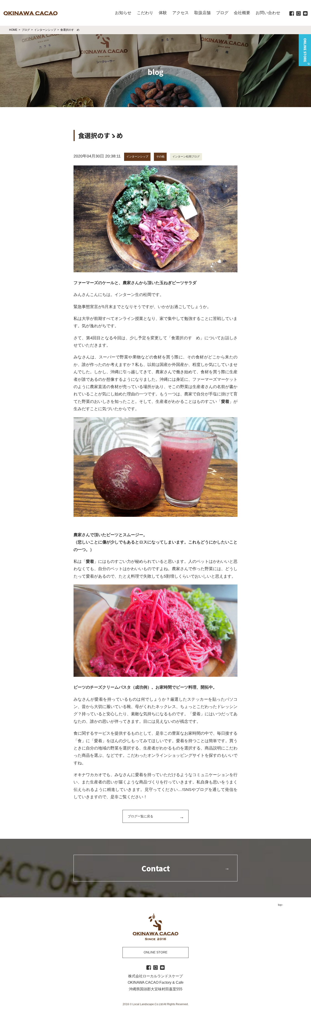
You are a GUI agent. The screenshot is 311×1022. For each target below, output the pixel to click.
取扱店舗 (202, 12)
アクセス (180, 12)
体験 (163, 12)
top (280, 904)
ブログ (222, 12)
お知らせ (123, 12)
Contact (155, 868)
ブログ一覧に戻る (140, 816)
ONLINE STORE (155, 952)
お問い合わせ (268, 12)
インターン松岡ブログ (186, 156)
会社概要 (242, 12)
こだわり (145, 12)
